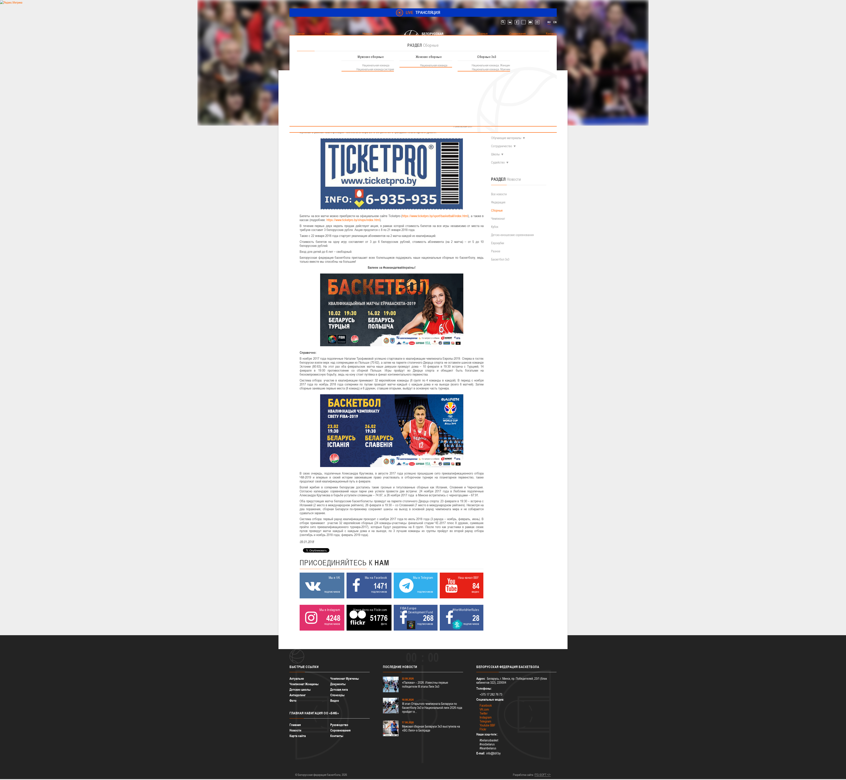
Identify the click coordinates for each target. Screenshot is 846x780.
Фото (293, 700)
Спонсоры (337, 695)
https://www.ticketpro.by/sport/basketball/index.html (435, 216)
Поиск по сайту (503, 22)
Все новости (499, 194)
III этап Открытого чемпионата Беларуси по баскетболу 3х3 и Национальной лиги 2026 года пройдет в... (432, 707)
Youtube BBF (487, 725)
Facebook (486, 705)
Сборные (497, 210)
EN (555, 22)
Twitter (484, 713)
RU (549, 22)
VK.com (484, 709)
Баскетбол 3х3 (500, 259)
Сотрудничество (501, 146)
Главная (295, 725)
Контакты (336, 736)
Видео (334, 700)
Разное (495, 251)
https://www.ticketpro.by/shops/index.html (353, 220)
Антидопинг (297, 695)
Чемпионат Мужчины (344, 678)
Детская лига (339, 689)
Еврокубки (497, 243)
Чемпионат (498, 218)
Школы (495, 154)
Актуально (296, 678)
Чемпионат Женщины (304, 684)
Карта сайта (297, 736)
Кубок (494, 227)
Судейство (498, 162)
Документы (338, 684)
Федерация (498, 202)
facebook (517, 22)
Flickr (483, 729)
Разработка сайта (523, 774)
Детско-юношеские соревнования (512, 235)
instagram (537, 22)
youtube (530, 22)
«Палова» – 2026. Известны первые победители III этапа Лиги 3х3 (425, 684)
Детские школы (300, 689)
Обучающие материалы (506, 138)
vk (510, 22)
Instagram (486, 717)
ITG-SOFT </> (542, 774)
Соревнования (340, 730)
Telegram (485, 721)
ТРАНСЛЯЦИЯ (423, 12)
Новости (295, 730)
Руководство (339, 725)
